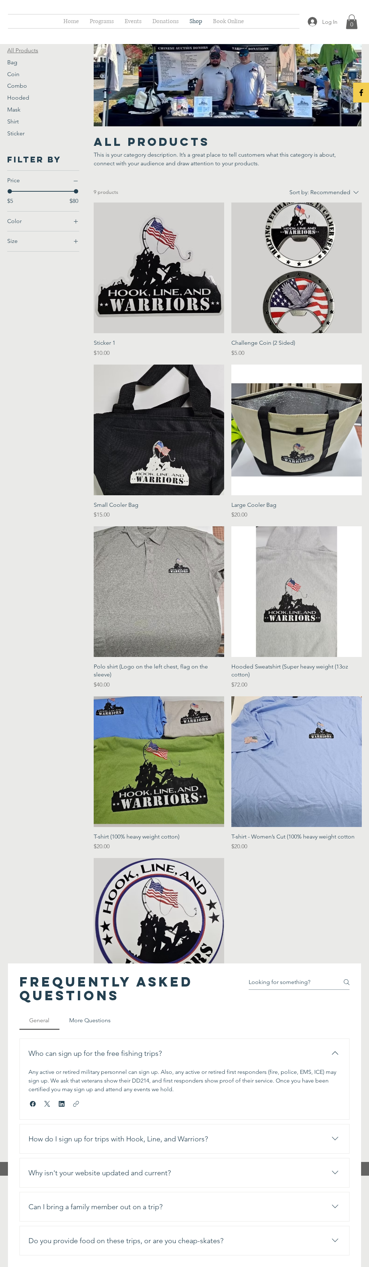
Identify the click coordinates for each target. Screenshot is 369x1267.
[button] (352, 21)
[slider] (9, 191)
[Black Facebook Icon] (361, 92)
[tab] (39, 1020)
